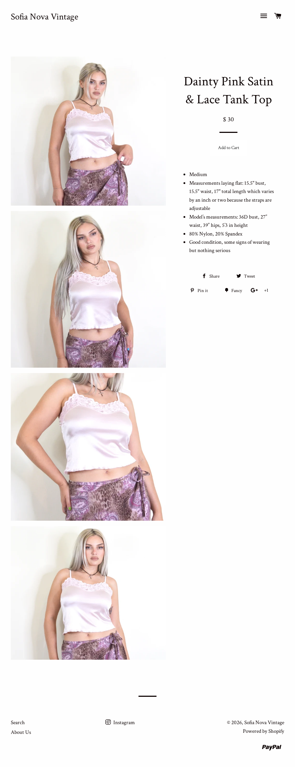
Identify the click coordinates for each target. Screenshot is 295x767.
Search (18, 722)
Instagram (123, 722)
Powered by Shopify (263, 731)
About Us (21, 732)
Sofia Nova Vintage (44, 17)
